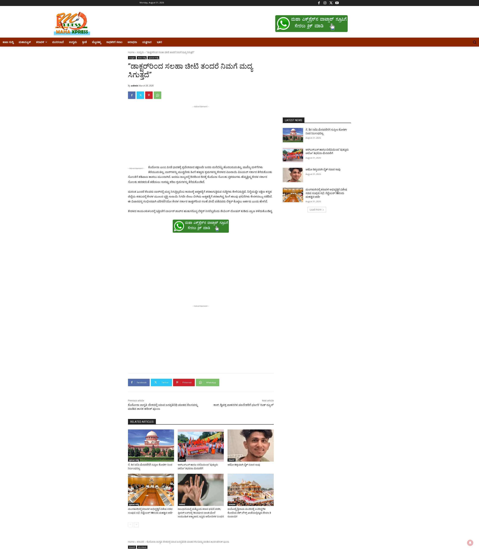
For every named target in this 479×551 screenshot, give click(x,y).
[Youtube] (336, 3)
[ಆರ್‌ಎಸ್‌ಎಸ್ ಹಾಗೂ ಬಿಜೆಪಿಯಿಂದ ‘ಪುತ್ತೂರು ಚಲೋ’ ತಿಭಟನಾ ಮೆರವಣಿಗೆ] (201, 445)
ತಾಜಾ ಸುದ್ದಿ (142, 57)
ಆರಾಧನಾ (232, 504)
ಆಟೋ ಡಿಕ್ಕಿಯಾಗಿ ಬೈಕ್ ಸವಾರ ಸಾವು (244, 464)
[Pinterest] (149, 95)
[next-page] (136, 524)
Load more (315, 209)
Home (131, 52)
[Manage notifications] (470, 543)
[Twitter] (330, 3)
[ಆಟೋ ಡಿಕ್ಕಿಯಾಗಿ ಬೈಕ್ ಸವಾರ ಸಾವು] (251, 445)
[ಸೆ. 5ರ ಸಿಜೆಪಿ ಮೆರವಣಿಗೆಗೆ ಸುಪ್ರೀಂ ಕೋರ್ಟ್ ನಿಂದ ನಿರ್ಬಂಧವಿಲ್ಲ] (151, 445)
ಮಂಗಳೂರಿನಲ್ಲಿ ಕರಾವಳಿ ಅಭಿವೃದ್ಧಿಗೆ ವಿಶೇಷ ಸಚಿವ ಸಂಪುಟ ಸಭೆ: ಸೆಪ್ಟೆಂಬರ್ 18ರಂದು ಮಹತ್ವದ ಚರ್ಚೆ (326, 193)
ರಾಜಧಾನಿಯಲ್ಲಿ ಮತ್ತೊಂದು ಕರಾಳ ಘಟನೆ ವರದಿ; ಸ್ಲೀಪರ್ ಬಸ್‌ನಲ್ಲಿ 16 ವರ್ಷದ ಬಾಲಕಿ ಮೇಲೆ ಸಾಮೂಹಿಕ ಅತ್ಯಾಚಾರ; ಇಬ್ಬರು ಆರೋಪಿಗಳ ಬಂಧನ (201, 513)
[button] (474, 42)
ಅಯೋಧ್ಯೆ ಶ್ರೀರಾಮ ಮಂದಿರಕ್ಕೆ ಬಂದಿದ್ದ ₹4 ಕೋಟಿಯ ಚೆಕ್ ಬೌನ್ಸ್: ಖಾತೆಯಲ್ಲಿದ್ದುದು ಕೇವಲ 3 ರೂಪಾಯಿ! (249, 513)
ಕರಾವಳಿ (182, 460)
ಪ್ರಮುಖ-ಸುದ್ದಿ (153, 57)
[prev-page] (130, 524)
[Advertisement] (201, 134)
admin (134, 85)
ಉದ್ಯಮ (140, 52)
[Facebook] (318, 3)
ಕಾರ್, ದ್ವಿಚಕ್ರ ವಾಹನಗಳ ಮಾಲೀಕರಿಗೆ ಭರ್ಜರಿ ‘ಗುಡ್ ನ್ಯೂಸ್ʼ (243, 405)
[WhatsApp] (157, 95)
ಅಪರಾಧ (182, 504)
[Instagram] (324, 3)
